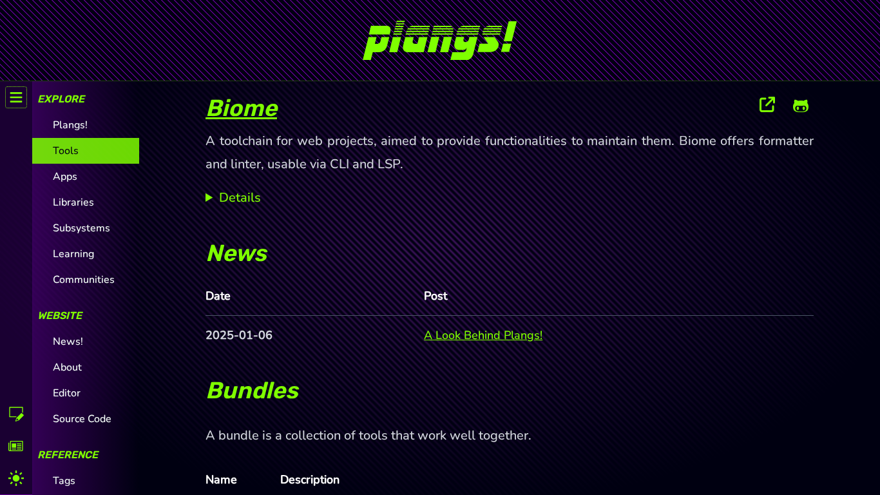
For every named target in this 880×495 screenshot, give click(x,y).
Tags (64, 481)
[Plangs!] (440, 35)
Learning (73, 254)
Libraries (73, 202)
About (67, 367)
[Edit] (16, 414)
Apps (65, 177)
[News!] (16, 446)
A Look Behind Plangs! (483, 335)
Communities (84, 280)
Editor (67, 393)
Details (240, 197)
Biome (241, 108)
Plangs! (70, 125)
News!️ (68, 342)
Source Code (82, 419)
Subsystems (81, 228)
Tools (66, 151)
